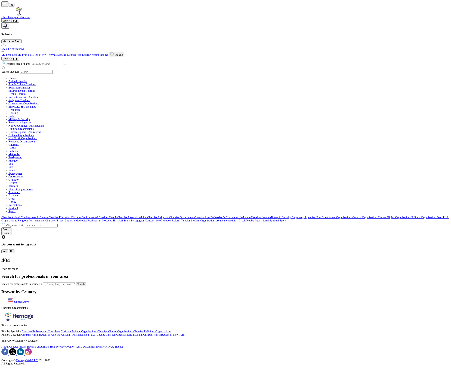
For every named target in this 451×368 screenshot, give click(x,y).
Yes (5, 251)
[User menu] (2, 51)
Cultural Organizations (21, 128)
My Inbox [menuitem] (35, 54)
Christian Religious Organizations (152, 331)
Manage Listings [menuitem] (66, 54)
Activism (13, 195)
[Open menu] (4, 4)
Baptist (12, 147)
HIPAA (109, 346)
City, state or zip (15, 225)
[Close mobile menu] (11, 5)
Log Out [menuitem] (118, 55)
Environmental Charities (21, 90)
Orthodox (13, 179)
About (4, 346)
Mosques (13, 160)
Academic (14, 192)
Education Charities (19, 87)
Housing (13, 112)
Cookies (70, 346)
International (15, 204)
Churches (13, 144)
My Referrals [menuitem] (49, 54)
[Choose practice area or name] (65, 64)
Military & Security (19, 119)
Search (81, 284)
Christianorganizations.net (15, 17)
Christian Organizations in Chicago (40, 334)
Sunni (11, 170)
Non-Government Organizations (26, 125)
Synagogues (15, 173)
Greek (11, 198)
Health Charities (17, 93)
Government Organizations (23, 103)
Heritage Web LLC (27, 360)
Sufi (10, 166)
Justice (12, 116)
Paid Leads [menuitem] (82, 54)
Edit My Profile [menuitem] (20, 54)
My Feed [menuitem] (6, 54)
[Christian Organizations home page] (19, 14)
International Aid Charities (23, 97)
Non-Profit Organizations (22, 138)
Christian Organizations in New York (163, 334)
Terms (78, 346)
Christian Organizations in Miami (124, 334)
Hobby (12, 201)
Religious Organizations (21, 141)
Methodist (14, 154)
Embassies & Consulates (22, 106)
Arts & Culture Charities (22, 84)
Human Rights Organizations (24, 131)
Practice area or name (18, 63)
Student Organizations (20, 189)
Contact (13, 346)
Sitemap (119, 346)
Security (100, 346)
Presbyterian (15, 157)
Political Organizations (21, 135)
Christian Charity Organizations (115, 331)
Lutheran (13, 151)
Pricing (22, 346)
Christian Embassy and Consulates (41, 331)
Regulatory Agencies (20, 122)
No (11, 251)
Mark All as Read (11, 41)
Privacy (60, 346)
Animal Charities (17, 81)
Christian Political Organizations (79, 331)
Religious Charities (19, 100)
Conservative (15, 176)
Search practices (10, 71)
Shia (10, 163)
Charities (13, 78)
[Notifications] (5, 26)
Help (52, 346)
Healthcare (14, 109)
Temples (13, 185)
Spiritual (13, 208)
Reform (12, 182)
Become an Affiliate (38, 346)
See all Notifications (12, 48)
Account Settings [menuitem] (98, 54)
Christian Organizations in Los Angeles (83, 334)
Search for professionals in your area (21, 283)
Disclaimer (89, 346)
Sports (12, 211)
